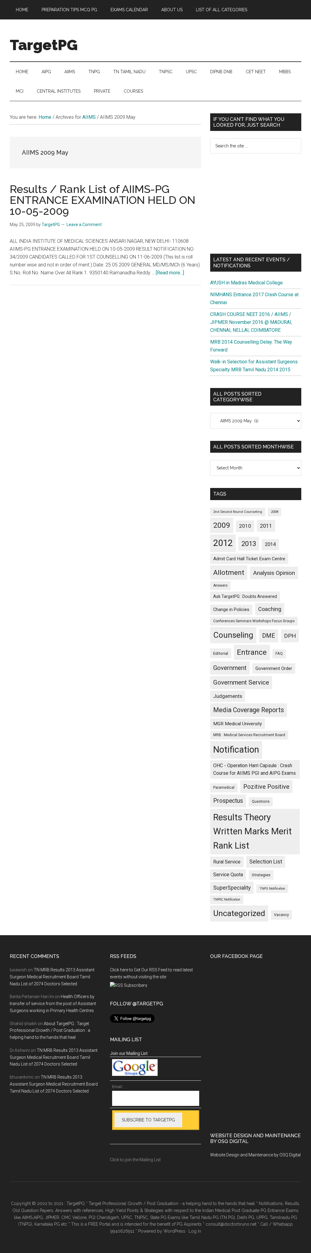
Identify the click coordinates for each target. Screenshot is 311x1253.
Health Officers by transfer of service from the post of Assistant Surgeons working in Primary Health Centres (53, 1003)
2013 (248, 544)
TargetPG (44, 44)
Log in (195, 1231)
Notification (236, 749)
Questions (261, 801)
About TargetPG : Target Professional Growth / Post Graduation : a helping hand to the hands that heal (50, 1030)
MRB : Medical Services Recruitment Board (249, 735)
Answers (220, 585)
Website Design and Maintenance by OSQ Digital (255, 1154)
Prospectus (228, 800)
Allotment (228, 572)
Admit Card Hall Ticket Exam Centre (249, 558)
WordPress (174, 1231)
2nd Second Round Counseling (237, 512)
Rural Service (227, 862)
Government (230, 667)
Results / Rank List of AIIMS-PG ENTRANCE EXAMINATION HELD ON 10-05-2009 (102, 200)
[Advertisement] (255, 204)
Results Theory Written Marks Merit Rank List (252, 831)
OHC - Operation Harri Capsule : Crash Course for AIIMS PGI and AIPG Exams (254, 769)
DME (268, 635)
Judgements (227, 696)
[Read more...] (170, 273)
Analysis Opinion (274, 572)
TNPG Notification (272, 889)
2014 (270, 544)
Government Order (273, 668)
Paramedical (223, 787)
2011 (266, 526)
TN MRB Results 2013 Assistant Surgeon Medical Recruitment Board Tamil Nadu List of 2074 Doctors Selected (52, 976)
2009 (221, 525)
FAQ (279, 653)
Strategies (261, 875)
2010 (245, 526)
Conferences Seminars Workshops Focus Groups (254, 621)
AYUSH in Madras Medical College (246, 283)
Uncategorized (239, 913)
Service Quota (228, 874)
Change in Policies (231, 609)
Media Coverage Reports (248, 710)
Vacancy (281, 914)
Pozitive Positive (266, 786)
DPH (290, 635)
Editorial (220, 653)
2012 (223, 543)
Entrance (252, 652)
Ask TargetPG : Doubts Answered (245, 596)
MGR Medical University (237, 723)
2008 (274, 512)
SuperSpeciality (232, 887)
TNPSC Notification (226, 899)
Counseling (233, 635)
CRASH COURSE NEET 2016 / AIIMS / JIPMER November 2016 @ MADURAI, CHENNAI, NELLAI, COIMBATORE (251, 322)
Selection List (265, 862)
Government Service (241, 682)
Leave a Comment (84, 224)
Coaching (269, 609)
